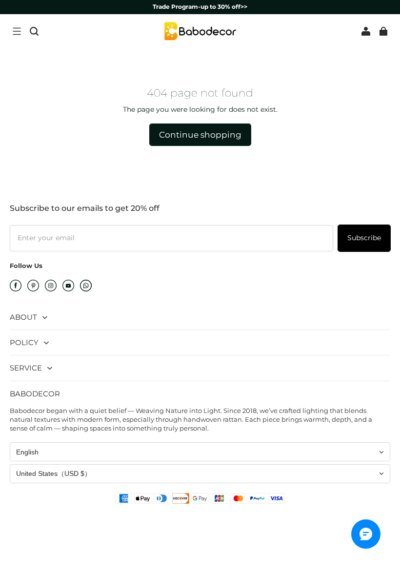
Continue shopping (200, 134)
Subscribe (364, 237)
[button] (16, 31)
